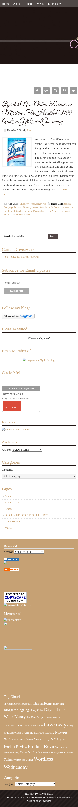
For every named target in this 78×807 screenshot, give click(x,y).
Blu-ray (33, 710)
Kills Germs (54, 207)
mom (25, 732)
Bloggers (10, 710)
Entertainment (51, 717)
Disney (20, 717)
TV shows (68, 752)
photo (63, 739)
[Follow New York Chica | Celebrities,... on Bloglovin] (18, 317)
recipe (64, 746)
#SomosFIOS (25, 703)
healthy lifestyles (40, 207)
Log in (47, 801)
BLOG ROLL (12, 502)
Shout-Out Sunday (31, 752)
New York (19, 739)
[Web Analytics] (11, 570)
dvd (28, 717)
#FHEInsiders (11, 703)
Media (40, 3)
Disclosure (54, 3)
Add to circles (10, 407)
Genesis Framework (59, 797)
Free (41, 726)
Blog (62, 703)
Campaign (8, 207)
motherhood (37, 732)
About (17, 3)
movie (49, 732)
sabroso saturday (11, 752)
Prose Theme (35, 797)
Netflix (8, 739)
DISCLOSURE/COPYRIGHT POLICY (26, 515)
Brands (28, 3)
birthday (55, 703)
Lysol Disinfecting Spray (21, 211)
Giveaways (25, 203)
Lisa (29, 130)
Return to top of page (39, 794)
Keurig (70, 726)
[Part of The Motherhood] (18, 648)
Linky (12, 733)
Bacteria (67, 203)
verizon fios (19, 760)
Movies (61, 732)
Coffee (40, 710)
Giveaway (27, 207)
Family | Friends (23, 725)
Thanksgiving (57, 753)
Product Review (23, 214)
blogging (23, 710)
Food (35, 725)
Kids (6, 732)
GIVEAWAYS (12, 521)
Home (5, 3)
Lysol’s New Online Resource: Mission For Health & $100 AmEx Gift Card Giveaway (37, 113)
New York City (38, 739)
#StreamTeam (42, 703)
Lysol (6, 211)
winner (29, 759)
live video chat (67, 207)
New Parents (57, 211)
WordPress (34, 801)
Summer (46, 753)
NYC (55, 739)
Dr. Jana (17, 207)
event (61, 717)
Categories (7, 469)
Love (18, 733)
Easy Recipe (37, 717)
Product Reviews (38, 203)
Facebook (9, 725)
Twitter (9, 759)
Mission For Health (42, 211)
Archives (6, 449)
